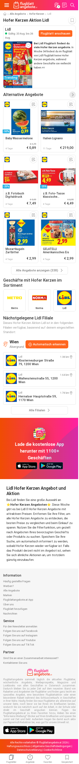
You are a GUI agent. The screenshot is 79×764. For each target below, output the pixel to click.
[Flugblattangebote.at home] (25, 5)
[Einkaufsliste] (64, 5)
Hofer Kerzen (36, 13)
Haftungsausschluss (19, 746)
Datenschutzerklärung (29, 749)
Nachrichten (10, 613)
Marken (7, 595)
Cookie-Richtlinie (53, 749)
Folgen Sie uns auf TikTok (18, 644)
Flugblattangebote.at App (18, 599)
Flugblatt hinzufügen (15, 608)
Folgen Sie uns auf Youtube (19, 640)
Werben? (8, 586)
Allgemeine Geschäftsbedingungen (51, 746)
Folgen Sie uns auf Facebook (20, 630)
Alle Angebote (18, 13)
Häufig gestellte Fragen (16, 581)
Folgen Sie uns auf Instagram (20, 635)
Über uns (8, 604)
